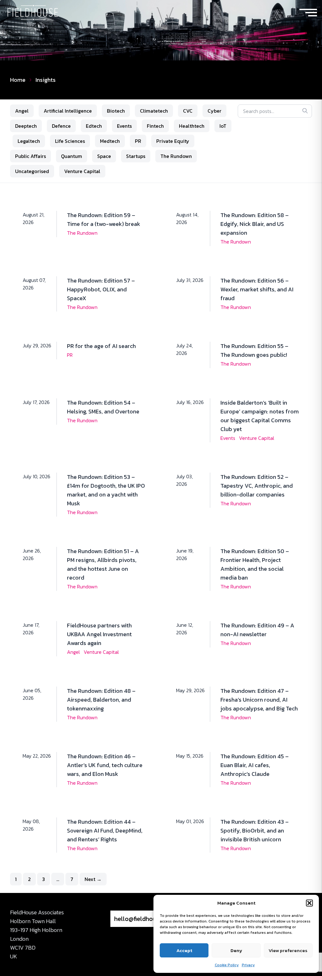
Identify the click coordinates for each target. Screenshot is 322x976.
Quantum (71, 156)
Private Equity (172, 141)
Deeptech (26, 126)
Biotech (116, 111)
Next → (93, 879)
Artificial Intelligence (68, 111)
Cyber (214, 111)
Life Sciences (70, 141)
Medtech (110, 141)
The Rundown (176, 156)
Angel (22, 111)
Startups (135, 156)
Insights (46, 80)
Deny (236, 950)
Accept (184, 950)
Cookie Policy (227, 965)
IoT (222, 126)
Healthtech (191, 126)
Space (104, 156)
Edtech (94, 126)
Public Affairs (30, 156)
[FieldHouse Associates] (33, 12)
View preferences (288, 950)
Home (17, 80)
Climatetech (154, 111)
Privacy (248, 965)
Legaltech (29, 141)
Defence (61, 126)
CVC (187, 111)
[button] (309, 903)
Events (124, 126)
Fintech (155, 126)
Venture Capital (82, 171)
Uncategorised (32, 171)
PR (138, 141)
